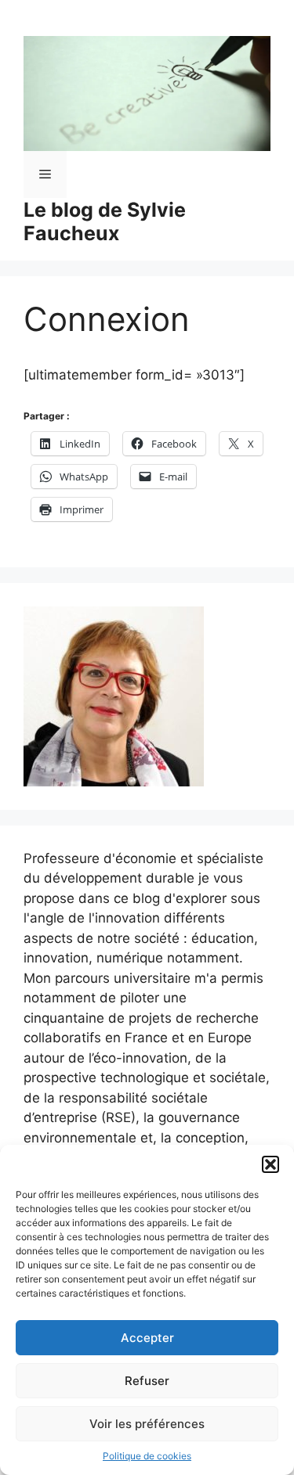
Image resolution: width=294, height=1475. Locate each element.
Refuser (147, 1380)
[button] (270, 1164)
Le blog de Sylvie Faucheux (105, 221)
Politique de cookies (147, 1456)
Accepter (147, 1337)
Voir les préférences (147, 1423)
